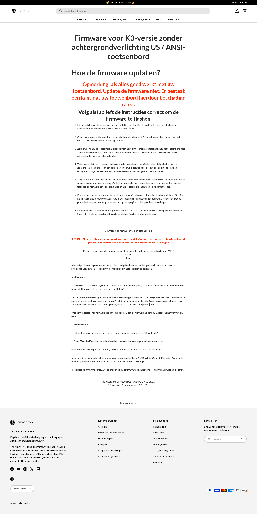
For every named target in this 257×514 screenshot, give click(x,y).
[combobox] (133, 11)
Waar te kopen (105, 438)
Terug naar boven (128, 403)
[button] (245, 10)
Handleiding (159, 426)
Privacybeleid (160, 444)
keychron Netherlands (26, 503)
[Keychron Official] (12, 479)
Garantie (157, 462)
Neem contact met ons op (111, 432)
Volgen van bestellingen (110, 450)
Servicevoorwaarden (163, 456)
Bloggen (102, 444)
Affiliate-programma (109, 456)
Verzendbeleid (160, 438)
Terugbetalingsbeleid (164, 450)
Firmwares (158, 432)
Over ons (102, 426)
